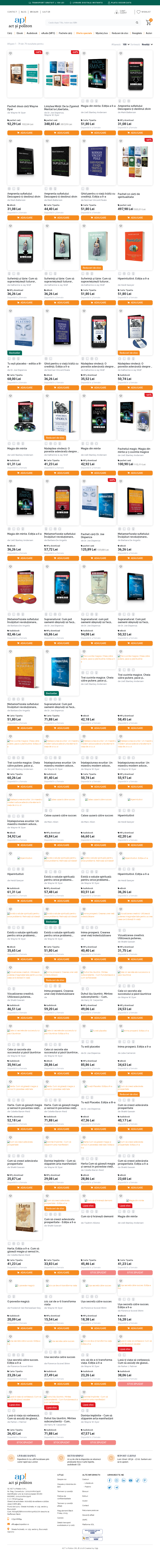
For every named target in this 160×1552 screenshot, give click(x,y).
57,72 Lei (51, 549)
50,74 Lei (124, 379)
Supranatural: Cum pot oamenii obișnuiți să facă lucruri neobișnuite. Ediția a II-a (134, 621)
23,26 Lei (14, 1375)
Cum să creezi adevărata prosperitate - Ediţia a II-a (60, 1221)
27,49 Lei (51, 1375)
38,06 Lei (124, 1375)
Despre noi (61, 1479)
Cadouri (85, 1479)
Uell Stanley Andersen (95, 112)
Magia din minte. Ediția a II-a (98, 105)
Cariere (60, 1518)
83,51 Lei (87, 892)
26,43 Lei (14, 1433)
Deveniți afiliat (88, 1515)
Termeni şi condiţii (65, 1491)
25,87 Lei (14, 1178)
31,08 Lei (124, 124)
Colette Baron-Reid (20, 1111)
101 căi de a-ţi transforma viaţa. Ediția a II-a (96, 1361)
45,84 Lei (51, 836)
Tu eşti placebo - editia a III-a (24, 365)
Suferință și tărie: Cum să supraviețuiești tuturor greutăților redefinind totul (23, 280)
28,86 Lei (51, 1064)
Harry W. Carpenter (93, 1000)
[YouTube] (130, 1480)
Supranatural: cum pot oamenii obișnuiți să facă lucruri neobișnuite (96, 621)
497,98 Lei (125, 209)
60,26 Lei (14, 778)
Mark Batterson (128, 112)
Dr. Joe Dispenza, (56, 113)
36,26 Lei (14, 294)
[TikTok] (137, 1480)
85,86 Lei (87, 1064)
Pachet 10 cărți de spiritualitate (129, 195)
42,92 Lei (87, 464)
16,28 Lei (124, 1319)
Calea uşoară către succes (60, 815)
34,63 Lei (124, 1064)
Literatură (89, 1483)
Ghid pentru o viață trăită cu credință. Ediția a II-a (98, 195)
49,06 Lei (87, 1009)
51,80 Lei (87, 124)
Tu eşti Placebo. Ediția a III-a (98, 1102)
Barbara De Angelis (57, 540)
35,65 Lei (14, 950)
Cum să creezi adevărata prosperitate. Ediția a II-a (133, 1162)
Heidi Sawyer (127, 285)
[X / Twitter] (109, 1487)
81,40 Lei (51, 778)
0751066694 (16, 1519)
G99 (96, 1548)
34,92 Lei (14, 836)
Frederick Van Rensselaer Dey (26, 1308)
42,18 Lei (87, 719)
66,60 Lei (87, 836)
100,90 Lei (125, 464)
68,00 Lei (14, 379)
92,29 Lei (14, 124)
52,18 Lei (14, 1120)
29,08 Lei (51, 1178)
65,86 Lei (51, 634)
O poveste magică (18, 1301)
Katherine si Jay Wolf (21, 285)
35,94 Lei (14, 1064)
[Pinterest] (144, 1480)
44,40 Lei (51, 209)
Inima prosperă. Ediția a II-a (134, 1046)
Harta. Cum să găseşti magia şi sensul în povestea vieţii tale (24, 1107)
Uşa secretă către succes (96, 1301)
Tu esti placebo (90, 1046)
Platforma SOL (88, 1524)
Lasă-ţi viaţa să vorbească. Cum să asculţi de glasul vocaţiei (134, 1361)
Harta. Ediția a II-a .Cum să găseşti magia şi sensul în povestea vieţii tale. (23, 1250)
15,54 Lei (51, 1319)
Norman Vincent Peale (95, 200)
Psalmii (88, 1487)
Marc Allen (53, 822)
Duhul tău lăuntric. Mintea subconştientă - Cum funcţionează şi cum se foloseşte (60, 1420)
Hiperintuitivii (126, 815)
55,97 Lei (124, 778)
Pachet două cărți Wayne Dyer (22, 108)
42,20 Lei (124, 836)
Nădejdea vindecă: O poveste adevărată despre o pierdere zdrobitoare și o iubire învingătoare (98, 365)
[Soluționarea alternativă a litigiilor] (92, 1538)
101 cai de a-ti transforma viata (60, 1303)
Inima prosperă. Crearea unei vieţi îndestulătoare (96, 934)
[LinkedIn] (123, 1480)
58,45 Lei (124, 719)
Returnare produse (90, 1510)
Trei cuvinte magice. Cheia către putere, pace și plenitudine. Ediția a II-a (97, 679)
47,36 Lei (87, 1120)
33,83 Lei (51, 1264)
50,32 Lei (124, 634)
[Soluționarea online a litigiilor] (92, 1531)
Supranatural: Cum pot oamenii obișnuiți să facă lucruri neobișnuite (59, 621)
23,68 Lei (124, 1178)
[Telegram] (116, 1487)
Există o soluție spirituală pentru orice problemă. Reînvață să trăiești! (59, 878)
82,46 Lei (14, 634)
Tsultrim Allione (92, 1223)
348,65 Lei (52, 124)
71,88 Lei (51, 719)
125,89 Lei (88, 549)
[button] (137, 22)
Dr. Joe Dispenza (19, 370)
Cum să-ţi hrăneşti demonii (97, 1216)
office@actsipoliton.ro (20, 1524)
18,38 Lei (87, 1319)
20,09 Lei (14, 1319)
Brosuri (85, 1491)
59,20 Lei (51, 1009)
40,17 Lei (124, 1120)
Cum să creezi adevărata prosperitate (133, 1107)
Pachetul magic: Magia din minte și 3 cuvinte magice (134, 450)
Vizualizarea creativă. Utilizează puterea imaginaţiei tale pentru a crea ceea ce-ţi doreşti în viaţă (133, 937)
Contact (85, 1505)
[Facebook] (109, 1480)
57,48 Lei (51, 892)
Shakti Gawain (128, 942)
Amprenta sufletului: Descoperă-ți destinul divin (134, 107)
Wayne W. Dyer (18, 113)
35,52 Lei (87, 379)
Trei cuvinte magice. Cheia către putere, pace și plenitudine (134, 676)
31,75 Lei (124, 950)
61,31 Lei (14, 464)
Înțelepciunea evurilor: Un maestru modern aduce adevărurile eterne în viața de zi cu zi (60, 764)
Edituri (85, 1496)
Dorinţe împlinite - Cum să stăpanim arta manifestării (60, 1162)
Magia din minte (17, 448)
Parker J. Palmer (129, 1366)
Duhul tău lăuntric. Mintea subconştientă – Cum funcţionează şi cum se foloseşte (96, 995)
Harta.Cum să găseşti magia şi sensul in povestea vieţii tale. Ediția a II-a (98, 1165)
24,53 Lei (124, 1009)
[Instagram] (116, 1480)
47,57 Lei (87, 1433)
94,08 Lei (87, 634)
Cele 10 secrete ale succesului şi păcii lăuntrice (134, 992)
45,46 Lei (87, 1264)
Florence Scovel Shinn (95, 1308)
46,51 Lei (14, 1009)
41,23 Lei (51, 464)
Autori (85, 1501)
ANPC (84, 1520)
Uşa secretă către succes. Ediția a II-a (133, 1306)
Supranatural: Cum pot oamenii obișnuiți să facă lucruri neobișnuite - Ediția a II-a (61, 706)
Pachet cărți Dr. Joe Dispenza (92, 536)
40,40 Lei (87, 950)
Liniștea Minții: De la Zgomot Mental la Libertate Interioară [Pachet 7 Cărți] (61, 108)
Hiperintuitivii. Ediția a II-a (133, 278)
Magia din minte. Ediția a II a (24, 533)
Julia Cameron (128, 1053)
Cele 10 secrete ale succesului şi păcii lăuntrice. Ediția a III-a (61, 1051)
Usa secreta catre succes (59, 1357)
